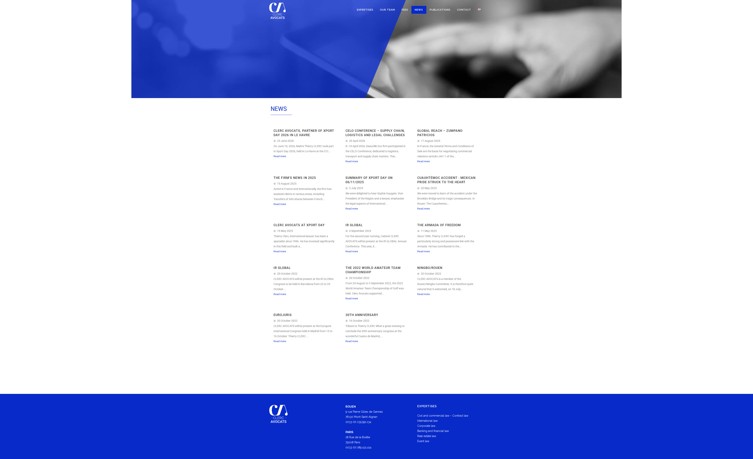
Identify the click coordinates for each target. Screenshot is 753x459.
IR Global (354, 225)
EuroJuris (283, 315)
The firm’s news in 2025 (295, 178)
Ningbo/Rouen (429, 268)
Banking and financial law (433, 431)
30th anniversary (362, 315)
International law (427, 420)
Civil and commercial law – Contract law (442, 415)
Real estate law (426, 436)
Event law (423, 441)
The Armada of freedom (439, 225)
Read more (280, 156)
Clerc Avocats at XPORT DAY (299, 225)
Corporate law (426, 425)
